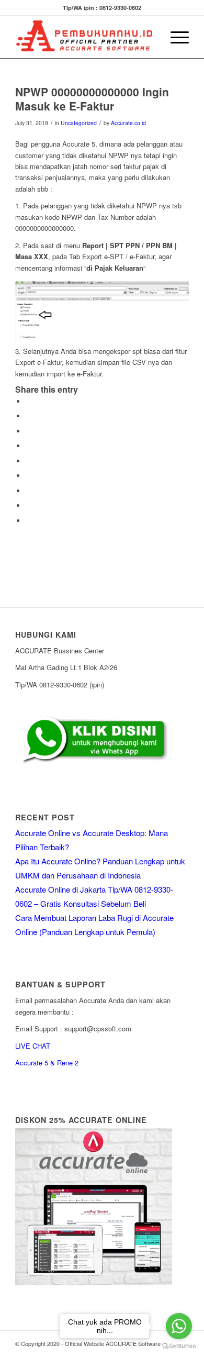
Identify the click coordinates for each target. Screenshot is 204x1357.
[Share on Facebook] (28, 401)
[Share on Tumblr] (28, 476)
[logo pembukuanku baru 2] (84, 37)
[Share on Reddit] (28, 505)
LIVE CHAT (32, 1046)
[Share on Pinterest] (28, 446)
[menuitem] (150, 37)
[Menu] (174, 37)
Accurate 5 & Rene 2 (46, 1062)
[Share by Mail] (28, 521)
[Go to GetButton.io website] (179, 1346)
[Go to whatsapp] (179, 1326)
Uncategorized (79, 123)
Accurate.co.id (128, 123)
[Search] (150, 37)
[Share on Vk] (28, 491)
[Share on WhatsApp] (28, 431)
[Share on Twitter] (28, 416)
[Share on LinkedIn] (28, 461)
